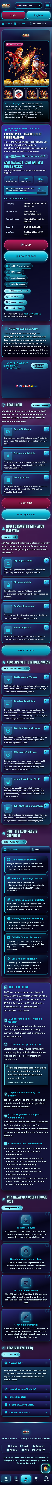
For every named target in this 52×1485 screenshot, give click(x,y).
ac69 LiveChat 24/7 (32, 314)
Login (13, 15)
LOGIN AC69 (26, 503)
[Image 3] (19, 93)
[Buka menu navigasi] (47, 5)
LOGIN (27, 244)
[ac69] (6, 5)
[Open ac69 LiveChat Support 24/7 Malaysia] (45, 1468)
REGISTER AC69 (25, 650)
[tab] (16, 849)
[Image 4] (32, 93)
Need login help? (26, 514)
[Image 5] (44, 93)
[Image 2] (8, 93)
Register (38, 15)
